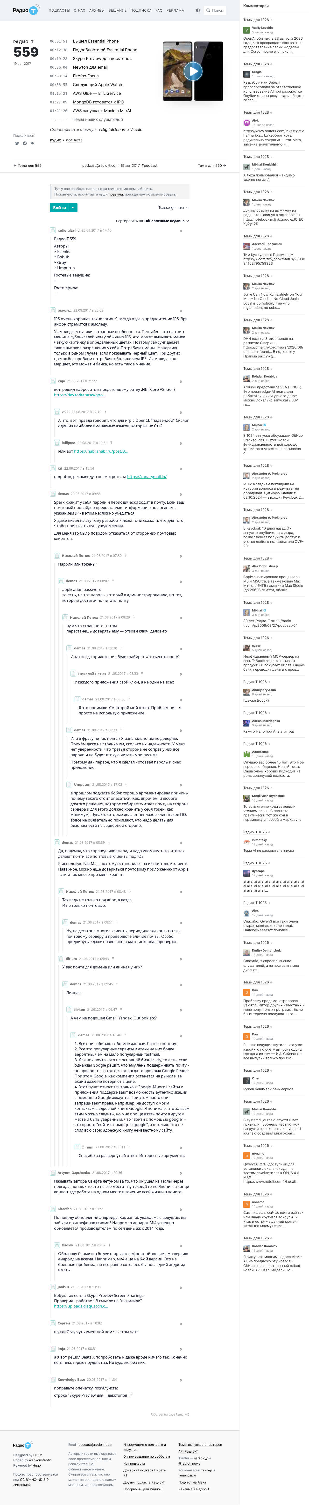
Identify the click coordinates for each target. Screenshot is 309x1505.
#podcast (149, 165)
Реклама (175, 10)
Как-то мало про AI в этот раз (269, 731)
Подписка (141, 10)
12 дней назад (262, 844)
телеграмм (187, 1475)
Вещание (118, 10)
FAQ (159, 10)
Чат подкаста (134, 1463)
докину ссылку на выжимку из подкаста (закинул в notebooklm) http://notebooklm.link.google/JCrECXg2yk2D (273, 217)
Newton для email (90, 67)
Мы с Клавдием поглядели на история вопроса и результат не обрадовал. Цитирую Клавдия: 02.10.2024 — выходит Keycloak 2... (273, 491)
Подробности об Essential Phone (105, 49)
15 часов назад (263, 125)
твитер (206, 1470)
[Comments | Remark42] (120, 810)
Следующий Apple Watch (97, 84)
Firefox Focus (86, 75)
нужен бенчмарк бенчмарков (268, 1089)
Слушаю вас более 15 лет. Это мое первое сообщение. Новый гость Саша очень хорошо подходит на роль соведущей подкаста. (273, 769)
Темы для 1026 (256, 638)
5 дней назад (262, 650)
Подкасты (59, 10)
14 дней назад (262, 994)
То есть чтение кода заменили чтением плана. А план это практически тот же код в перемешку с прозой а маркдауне (272, 813)
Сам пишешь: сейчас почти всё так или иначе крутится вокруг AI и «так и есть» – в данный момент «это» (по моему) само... (273, 1219)
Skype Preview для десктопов (102, 58)
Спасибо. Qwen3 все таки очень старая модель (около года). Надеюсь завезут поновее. (271, 925)
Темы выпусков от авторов (200, 1445)
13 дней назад (262, 955)
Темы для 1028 (256, 20)
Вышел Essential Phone (96, 41)
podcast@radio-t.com (100, 165)
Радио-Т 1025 (255, 903)
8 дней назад (262, 694)
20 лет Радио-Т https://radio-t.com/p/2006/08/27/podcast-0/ (270, 623)
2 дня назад (261, 288)
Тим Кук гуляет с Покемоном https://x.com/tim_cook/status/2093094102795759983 (274, 259)
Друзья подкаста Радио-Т (144, 1482)
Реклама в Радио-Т (194, 1489)
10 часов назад (263, 76)
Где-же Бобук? (256, 700)
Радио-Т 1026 (255, 682)
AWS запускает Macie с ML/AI (102, 110)
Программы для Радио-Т (143, 1489)
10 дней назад (262, 756)
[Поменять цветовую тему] (198, 10)
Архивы (97, 10)
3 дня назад (261, 571)
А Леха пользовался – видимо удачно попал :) (269, 177)
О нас (80, 10)
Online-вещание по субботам (146, 1456)
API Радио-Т (188, 1451)
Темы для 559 (30, 165)
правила (116, 194)
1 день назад (261, 169)
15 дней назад (262, 1250)
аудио (55, 140)
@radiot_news (189, 1463)
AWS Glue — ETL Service (97, 93)
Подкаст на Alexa (192, 1482)
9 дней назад (262, 725)
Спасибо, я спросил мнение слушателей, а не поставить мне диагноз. (271, 965)
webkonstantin (40, 1460)
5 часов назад (262, 32)
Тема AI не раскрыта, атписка (268, 850)
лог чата (74, 140)
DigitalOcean (113, 129)
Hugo (37, 1465)
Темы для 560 (210, 165)
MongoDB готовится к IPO (98, 102)
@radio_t (201, 1458)
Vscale (136, 129)
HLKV (37, 1455)
